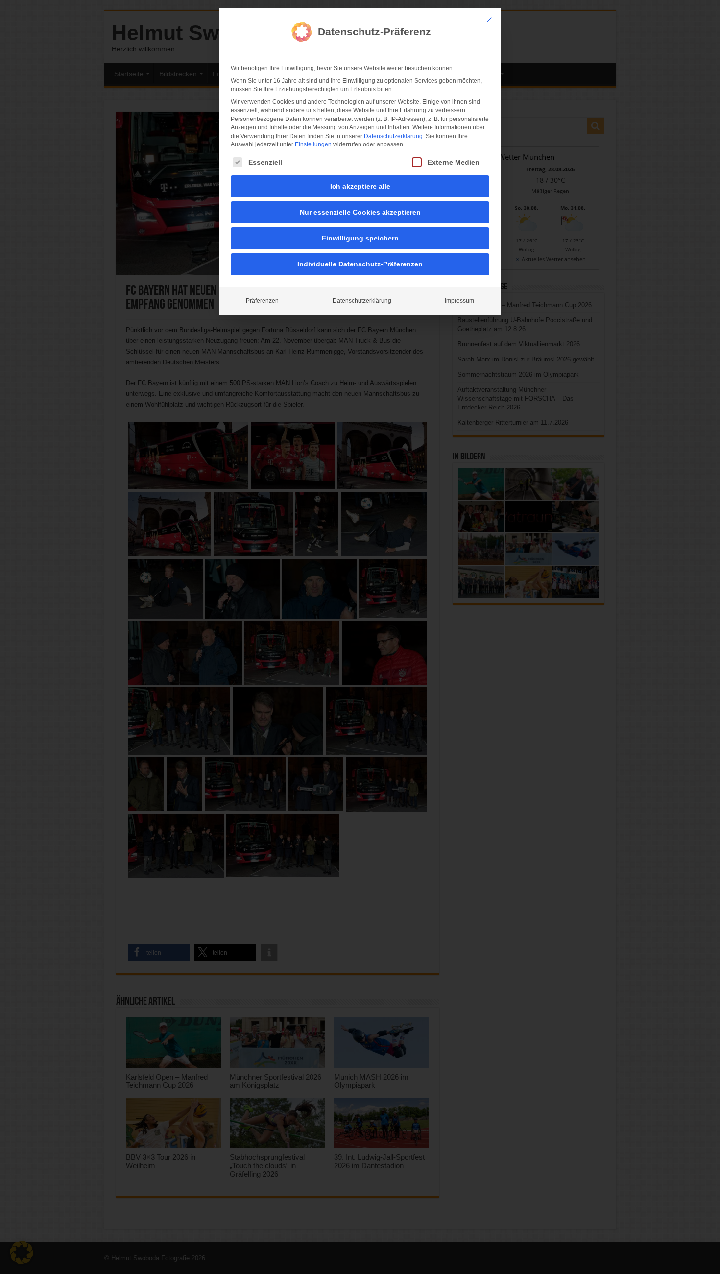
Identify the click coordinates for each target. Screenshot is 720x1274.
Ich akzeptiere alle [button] (360, 186)
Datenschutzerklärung (393, 136)
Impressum (459, 300)
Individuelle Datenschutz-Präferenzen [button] (360, 264)
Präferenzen (262, 300)
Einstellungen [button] (313, 144)
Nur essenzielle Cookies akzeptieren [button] (360, 212)
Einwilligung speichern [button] (360, 238)
